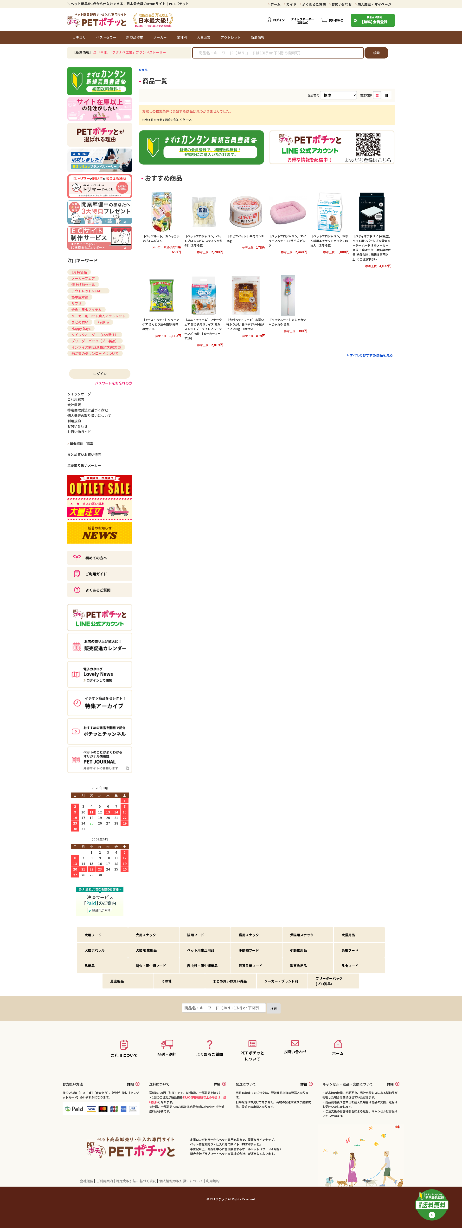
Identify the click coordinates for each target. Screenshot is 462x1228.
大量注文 (204, 37)
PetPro (103, 322)
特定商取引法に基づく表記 (136, 1180)
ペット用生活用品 (200, 950)
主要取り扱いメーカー (84, 465)
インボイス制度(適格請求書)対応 (96, 347)
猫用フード (195, 934)
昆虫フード (349, 965)
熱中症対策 (79, 297)
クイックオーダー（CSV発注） (94, 334)
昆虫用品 (117, 981)
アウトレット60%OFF (88, 290)
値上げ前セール (83, 284)
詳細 (130, 1084)
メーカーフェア (83, 278)
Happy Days (80, 328)
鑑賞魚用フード (250, 965)
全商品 (143, 70)
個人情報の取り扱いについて (181, 1180)
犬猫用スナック (302, 934)
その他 (166, 981)
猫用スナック (249, 934)
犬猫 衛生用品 (146, 950)
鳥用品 (89, 965)
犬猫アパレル (94, 950)
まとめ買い (79, 322)
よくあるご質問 (314, 4)
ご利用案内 (105, 1180)
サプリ (76, 303)
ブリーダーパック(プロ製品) (329, 981)
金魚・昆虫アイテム (86, 309)
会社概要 (87, 1180)
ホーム (275, 4)
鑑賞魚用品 (298, 965)
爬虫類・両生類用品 (202, 965)
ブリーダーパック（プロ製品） (95, 340)
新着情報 (257, 37)
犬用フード (92, 934)
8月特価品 (79, 272)
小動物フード (249, 950)
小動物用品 (298, 950)
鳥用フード (349, 950)
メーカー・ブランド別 (281, 981)
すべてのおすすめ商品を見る (371, 355)
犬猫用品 (348, 934)
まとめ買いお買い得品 (84, 454)
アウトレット (231, 37)
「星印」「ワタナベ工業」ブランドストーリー (131, 52)
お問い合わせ (341, 4)
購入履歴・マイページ (374, 4)
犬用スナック (146, 934)
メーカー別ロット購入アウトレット (98, 315)
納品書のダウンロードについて (95, 353)
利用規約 (212, 1180)
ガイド (291, 4)
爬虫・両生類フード (151, 965)
